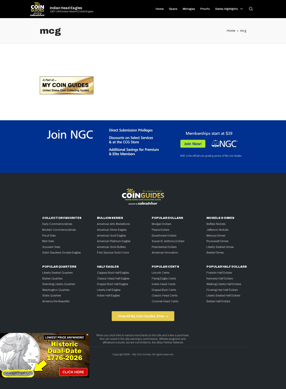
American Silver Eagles (112, 229)
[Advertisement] (143, 62)
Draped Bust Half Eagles (112, 284)
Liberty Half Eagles (109, 290)
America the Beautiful (55, 301)
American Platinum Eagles (114, 241)
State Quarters (51, 295)
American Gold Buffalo (111, 247)
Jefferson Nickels (217, 229)
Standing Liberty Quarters (58, 284)
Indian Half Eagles (108, 295)
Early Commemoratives (57, 224)
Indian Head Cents (164, 284)
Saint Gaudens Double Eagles (61, 252)
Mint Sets (48, 241)
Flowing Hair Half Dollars (222, 290)
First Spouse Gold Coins (113, 252)
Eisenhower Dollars (164, 235)
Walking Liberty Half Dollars (223, 284)
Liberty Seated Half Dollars (223, 295)
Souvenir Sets (51, 247)
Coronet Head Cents (165, 301)
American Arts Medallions (113, 224)
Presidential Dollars (164, 247)
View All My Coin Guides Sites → (143, 316)
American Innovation (165, 252)
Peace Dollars (161, 229)
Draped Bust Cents (164, 290)
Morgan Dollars (161, 224)
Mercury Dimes (215, 235)
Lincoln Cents (161, 272)
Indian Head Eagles (66, 8)
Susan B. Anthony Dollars (168, 241)
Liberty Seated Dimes (220, 247)
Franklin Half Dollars (219, 272)
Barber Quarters (52, 278)
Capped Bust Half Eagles (113, 272)
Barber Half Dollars (218, 301)
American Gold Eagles (111, 235)
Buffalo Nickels (216, 224)
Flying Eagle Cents (164, 278)
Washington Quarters (56, 290)
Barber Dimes (215, 252)
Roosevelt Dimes (217, 241)
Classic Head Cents (165, 295)
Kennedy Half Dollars (219, 278)
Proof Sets (49, 235)
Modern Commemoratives (59, 229)
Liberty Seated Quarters (57, 272)
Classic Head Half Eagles (113, 278)
